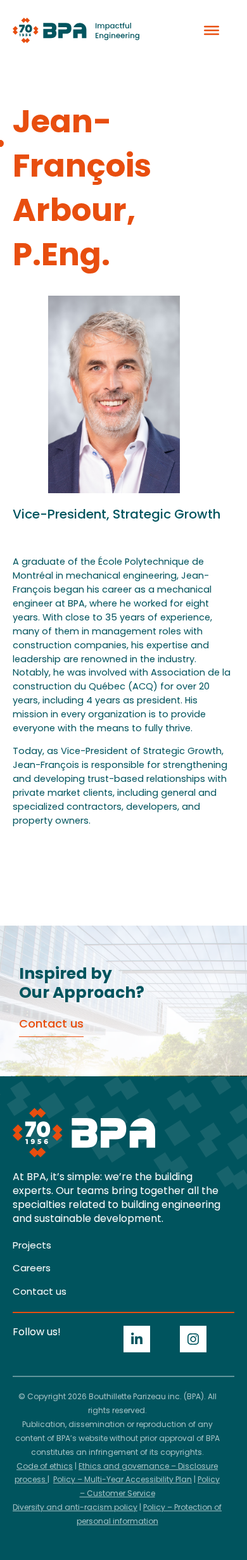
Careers (32, 1267)
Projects (32, 1245)
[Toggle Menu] (211, 30)
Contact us (39, 1291)
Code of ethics (44, 1466)
